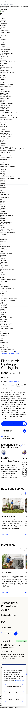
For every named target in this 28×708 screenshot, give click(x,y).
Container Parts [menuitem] (4, 126)
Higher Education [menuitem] (4, 194)
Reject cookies (14, 693)
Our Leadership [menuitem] (4, 311)
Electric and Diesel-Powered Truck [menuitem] (8, 112)
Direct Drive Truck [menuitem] (4, 114)
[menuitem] (3, 20)
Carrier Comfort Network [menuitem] (6, 86)
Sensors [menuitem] (2, 88)
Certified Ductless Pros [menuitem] (6, 231)
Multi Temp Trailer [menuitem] (4, 109)
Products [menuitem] (2, 18)
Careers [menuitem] (2, 314)
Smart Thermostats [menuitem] (5, 49)
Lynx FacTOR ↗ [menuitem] (4, 138)
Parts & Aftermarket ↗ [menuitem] (5, 75)
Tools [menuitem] (1, 295)
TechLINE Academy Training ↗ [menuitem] (8, 288)
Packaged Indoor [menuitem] (4, 69)
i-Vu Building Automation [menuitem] (6, 84)
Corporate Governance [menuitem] (5, 331)
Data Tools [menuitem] (2, 124)
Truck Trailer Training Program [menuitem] (8, 279)
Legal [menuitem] (1, 267)
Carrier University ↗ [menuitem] (5, 265)
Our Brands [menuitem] (3, 312)
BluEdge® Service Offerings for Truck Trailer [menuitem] (11, 175)
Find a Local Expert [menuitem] (5, 224)
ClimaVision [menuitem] (3, 82)
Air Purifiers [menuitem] (3, 37)
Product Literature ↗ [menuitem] (5, 284)
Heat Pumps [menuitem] (3, 27)
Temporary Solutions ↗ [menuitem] (6, 157)
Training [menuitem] (2, 264)
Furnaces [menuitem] (2, 29)
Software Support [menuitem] (4, 98)
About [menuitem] (1, 302)
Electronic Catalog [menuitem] (4, 93)
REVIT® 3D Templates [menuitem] (5, 96)
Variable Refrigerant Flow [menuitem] (6, 53)
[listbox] (14, 464)
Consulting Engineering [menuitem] (6, 155)
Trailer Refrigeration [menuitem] (5, 105)
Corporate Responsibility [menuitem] (6, 318)
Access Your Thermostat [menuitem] (6, 250)
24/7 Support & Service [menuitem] (6, 154)
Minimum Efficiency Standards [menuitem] (8, 232)
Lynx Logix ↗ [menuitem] (3, 140)
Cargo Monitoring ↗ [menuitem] (5, 131)
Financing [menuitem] (2, 227)
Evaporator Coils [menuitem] (4, 56)
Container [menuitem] (2, 206)
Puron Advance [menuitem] (4, 243)
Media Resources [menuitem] (4, 345)
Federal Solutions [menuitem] (4, 197)
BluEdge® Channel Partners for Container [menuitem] (10, 178)
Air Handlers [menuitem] (3, 34)
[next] (25, 445)
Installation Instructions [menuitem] (6, 283)
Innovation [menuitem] (2, 309)
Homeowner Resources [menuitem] (6, 222)
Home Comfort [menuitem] (3, 185)
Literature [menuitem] (2, 258)
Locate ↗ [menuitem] (2, 272)
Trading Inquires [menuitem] (4, 291)
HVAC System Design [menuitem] (5, 91)
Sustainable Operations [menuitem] (6, 324)
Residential (3, 22)
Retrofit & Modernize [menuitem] (5, 159)
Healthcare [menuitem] (2, 192)
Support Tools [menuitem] (3, 244)
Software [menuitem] (2, 89)
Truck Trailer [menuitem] (3, 208)
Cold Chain (2, 102)
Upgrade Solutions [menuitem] (4, 162)
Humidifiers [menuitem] (3, 39)
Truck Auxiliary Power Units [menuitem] (7, 115)
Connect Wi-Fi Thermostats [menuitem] (7, 81)
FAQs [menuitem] (1, 251)
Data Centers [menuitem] (3, 190)
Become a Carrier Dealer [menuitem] (6, 253)
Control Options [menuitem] (4, 128)
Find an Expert (4, 349)
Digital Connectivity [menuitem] (5, 152)
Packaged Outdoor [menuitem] (4, 70)
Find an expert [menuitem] (3, 271)
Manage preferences (14, 686)
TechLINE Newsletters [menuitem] (5, 290)
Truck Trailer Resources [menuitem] (6, 278)
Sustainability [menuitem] (3, 213)
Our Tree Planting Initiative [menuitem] (6, 328)
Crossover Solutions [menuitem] (5, 51)
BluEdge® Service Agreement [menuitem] (7, 150)
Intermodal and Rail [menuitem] (5, 110)
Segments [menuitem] (2, 204)
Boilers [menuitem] (2, 58)
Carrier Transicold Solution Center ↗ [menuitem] (9, 298)
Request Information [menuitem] (5, 168)
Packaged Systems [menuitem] (5, 32)
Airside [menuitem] (2, 65)
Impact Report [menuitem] (3, 319)
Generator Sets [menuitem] (3, 122)
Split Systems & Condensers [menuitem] (7, 72)
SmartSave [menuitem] (3, 241)
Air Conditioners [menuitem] (4, 25)
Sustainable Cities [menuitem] (4, 321)
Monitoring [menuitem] (2, 129)
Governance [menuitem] (3, 330)
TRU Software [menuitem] (3, 281)
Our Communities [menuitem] (4, 326)
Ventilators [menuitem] (2, 41)
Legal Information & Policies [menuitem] (7, 269)
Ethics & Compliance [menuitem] (5, 337)
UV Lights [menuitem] (2, 42)
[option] (11, 464)
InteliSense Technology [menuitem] (6, 237)
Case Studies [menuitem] (3, 260)
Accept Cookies (14, 699)
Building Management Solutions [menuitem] (8, 166)
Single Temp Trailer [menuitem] (5, 107)
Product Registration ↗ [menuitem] (5, 246)
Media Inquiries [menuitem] (4, 347)
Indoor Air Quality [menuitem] (4, 35)
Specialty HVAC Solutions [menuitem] (6, 48)
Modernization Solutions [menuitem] (6, 161)
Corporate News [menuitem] (4, 342)
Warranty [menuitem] (2, 248)
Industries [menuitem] (2, 180)
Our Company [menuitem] (3, 307)
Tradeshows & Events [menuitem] (5, 210)
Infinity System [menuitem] (4, 236)
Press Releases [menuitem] (4, 344)
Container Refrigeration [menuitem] (6, 119)
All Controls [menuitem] (3, 77)
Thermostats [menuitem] (3, 79)
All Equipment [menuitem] (3, 63)
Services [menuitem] (2, 142)
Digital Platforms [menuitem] (4, 133)
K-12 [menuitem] (1, 199)
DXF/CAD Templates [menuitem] (5, 95)
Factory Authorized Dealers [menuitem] (7, 229)
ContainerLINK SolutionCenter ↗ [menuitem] (8, 300)
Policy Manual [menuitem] (3, 335)
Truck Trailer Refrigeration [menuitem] (6, 103)
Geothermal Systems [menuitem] (5, 55)
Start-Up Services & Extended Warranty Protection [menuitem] (12, 149)
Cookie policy (19, 680)
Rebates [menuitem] (2, 225)
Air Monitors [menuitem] (3, 46)
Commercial (3, 62)
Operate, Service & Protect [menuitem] (6, 147)
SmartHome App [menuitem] (4, 239)
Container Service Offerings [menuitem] (7, 176)
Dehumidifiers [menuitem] (3, 44)
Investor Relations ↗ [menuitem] (5, 333)
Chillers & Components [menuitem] (6, 67)
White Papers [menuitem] (3, 262)
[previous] (21, 445)
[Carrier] (14, 12)
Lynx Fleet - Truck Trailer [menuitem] (6, 135)
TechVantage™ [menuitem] (3, 316)
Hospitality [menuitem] (2, 196)
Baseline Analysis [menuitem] (4, 164)
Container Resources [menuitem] (5, 286)
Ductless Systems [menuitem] (4, 30)
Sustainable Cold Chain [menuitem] (6, 323)
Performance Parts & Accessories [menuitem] (8, 117)
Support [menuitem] (2, 217)
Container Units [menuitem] (4, 121)
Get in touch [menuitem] (3, 169)
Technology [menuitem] (3, 234)
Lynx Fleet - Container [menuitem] (5, 136)
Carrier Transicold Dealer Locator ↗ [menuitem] (9, 297)
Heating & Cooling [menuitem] (4, 23)
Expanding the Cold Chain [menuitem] (6, 215)
